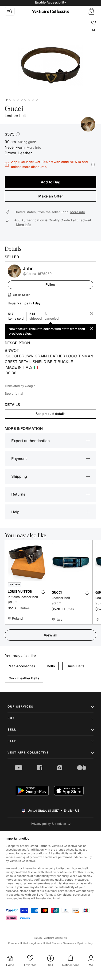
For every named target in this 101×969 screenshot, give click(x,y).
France (12, 943)
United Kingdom (30, 943)
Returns (18, 494)
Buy (11, 718)
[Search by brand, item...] (10, 11)
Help (15, 512)
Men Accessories (22, 666)
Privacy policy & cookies (48, 823)
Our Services (20, 707)
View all (50, 635)
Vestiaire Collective (28, 753)
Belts (51, 666)
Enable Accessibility (50, 2)
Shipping (19, 476)
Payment (19, 458)
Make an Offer (50, 196)
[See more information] (93, 164)
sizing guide (27, 141)
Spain (80, 943)
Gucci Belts (75, 666)
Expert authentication (30, 440)
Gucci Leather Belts (24, 678)
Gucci (14, 109)
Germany (68, 943)
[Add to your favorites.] (43, 592)
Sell (12, 730)
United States (51, 943)
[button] (91, 11)
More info (34, 147)
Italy (90, 943)
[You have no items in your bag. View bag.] (91, 11)
